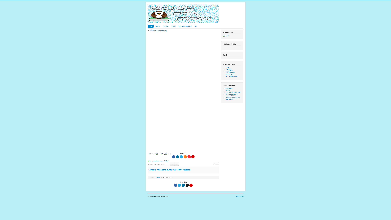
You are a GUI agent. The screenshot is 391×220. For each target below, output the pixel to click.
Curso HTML (229, 71)
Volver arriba (239, 196)
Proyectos (166, 26)
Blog (195, 26)
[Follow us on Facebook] (173, 156)
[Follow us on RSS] (185, 156)
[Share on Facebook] (175, 185)
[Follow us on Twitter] (181, 156)
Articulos (157, 26)
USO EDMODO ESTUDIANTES (230, 74)
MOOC (173, 26)
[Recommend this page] (191, 185)
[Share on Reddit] (187, 185)
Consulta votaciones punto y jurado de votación (169, 169)
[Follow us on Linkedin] (177, 156)
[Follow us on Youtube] (189, 156)
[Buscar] (172, 164)
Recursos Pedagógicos (185, 26)
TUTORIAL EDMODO (232, 76)
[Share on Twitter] (179, 185)
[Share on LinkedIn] (183, 185)
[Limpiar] (176, 164)
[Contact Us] (193, 156)
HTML (227, 67)
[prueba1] (226, 36)
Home (150, 26)
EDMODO (228, 69)
